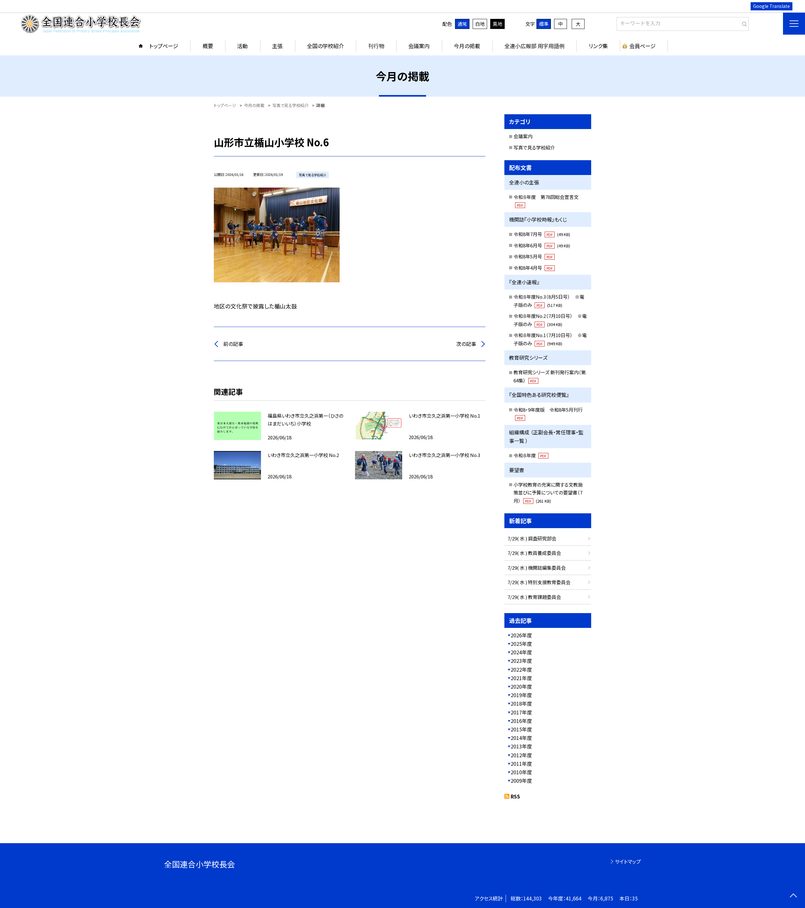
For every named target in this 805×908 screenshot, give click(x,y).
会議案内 (419, 46)
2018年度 (521, 703)
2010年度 (521, 772)
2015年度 (521, 729)
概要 (208, 46)
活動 (242, 46)
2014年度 (521, 738)
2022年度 (521, 669)
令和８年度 (530, 455)
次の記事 (466, 343)
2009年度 (521, 780)
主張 (277, 46)
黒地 (497, 23)
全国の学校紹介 (325, 46)
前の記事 (233, 343)
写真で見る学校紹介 (534, 147)
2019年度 (521, 695)
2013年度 (521, 746)
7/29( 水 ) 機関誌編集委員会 (537, 567)
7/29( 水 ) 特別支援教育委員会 (539, 582)
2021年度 (521, 678)
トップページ (163, 46)
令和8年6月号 (542, 245)
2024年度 (521, 652)
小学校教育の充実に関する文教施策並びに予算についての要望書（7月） (548, 492)
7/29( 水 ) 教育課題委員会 (534, 597)
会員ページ (642, 46)
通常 (462, 23)
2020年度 (521, 686)
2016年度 (521, 721)
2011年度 (521, 763)
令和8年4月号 (533, 267)
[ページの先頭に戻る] (793, 896)
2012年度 (521, 755)
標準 (543, 23)
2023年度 (521, 660)
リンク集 (598, 46)
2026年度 (521, 635)
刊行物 (376, 46)
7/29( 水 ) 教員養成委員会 (534, 553)
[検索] (743, 22)
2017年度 (521, 712)
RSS (515, 796)
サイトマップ (628, 861)
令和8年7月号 (542, 234)
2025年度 (521, 643)
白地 (480, 23)
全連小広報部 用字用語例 (534, 46)
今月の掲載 (467, 46)
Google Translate (771, 6)
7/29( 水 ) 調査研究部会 (532, 538)
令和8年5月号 (533, 256)
